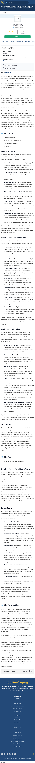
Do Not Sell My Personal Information (23, 758)
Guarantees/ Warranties (17, 706)
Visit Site (17, 36)
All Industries (17, 711)
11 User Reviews (11, 33)
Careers (17, 730)
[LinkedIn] (12, 754)
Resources (17, 701)
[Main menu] (32, 2)
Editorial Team (18, 725)
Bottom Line (19, 41)
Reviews (27, 41)
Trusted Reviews (17, 708)
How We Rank (17, 703)
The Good (5, 41)
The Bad (12, 41)
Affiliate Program (17, 735)
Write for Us (17, 732)
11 (3, 60)
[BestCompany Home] (2, 2)
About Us (17, 717)
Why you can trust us (17, 9)
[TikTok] (15, 754)
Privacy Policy (7, 758)
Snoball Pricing (17, 746)
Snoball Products (17, 743)
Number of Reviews (8, 59)
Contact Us (17, 727)
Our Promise (17, 719)
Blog (17, 698)
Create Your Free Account (17, 741)
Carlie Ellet (8, 72)
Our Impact (17, 722)
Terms (12, 758)
